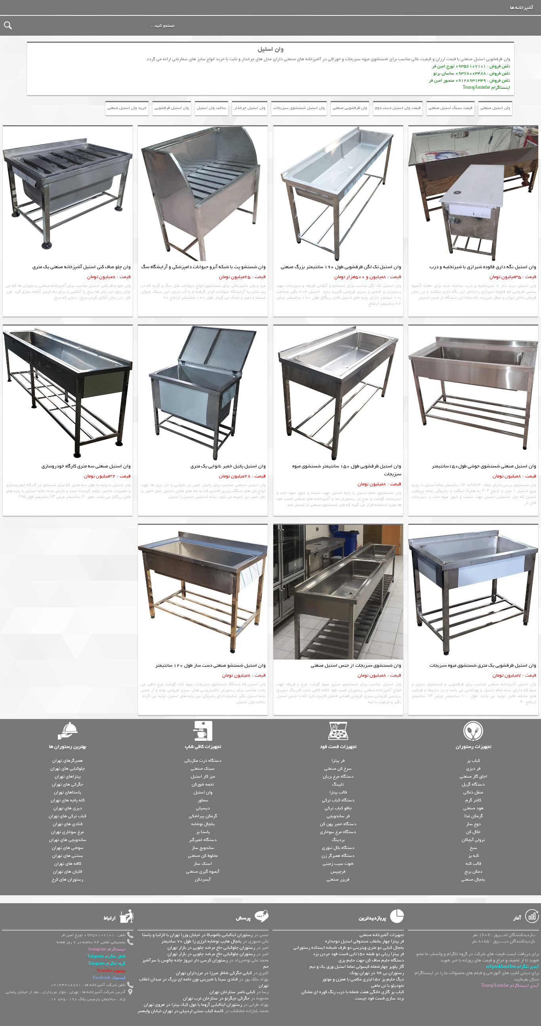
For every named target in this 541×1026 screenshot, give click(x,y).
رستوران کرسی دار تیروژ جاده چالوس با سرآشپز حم (205, 963)
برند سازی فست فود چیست (379, 998)
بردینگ (338, 839)
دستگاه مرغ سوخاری (338, 831)
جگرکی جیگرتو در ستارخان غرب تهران (216, 998)
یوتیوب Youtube (111, 970)
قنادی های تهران (67, 824)
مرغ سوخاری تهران (67, 831)
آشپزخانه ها (521, 8)
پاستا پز (203, 831)
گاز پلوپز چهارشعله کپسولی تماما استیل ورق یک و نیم (357, 966)
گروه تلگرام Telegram (107, 963)
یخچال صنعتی (473, 879)
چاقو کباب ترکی (338, 808)
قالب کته (473, 863)
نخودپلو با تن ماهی (387, 985)
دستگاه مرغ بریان (338, 776)
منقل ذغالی (473, 792)
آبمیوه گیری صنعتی (202, 871)
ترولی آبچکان (473, 839)
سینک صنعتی (203, 768)
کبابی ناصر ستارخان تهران (232, 991)
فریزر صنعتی (338, 879)
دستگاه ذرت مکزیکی (203, 760)
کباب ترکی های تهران (67, 816)
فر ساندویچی (338, 816)
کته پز (473, 855)
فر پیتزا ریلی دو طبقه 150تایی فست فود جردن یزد (358, 954)
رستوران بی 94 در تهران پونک (377, 973)
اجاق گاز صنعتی (473, 776)
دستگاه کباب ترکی (338, 800)
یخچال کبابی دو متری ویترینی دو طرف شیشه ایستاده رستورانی (348, 947)
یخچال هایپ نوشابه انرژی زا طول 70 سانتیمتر (201, 941)
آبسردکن (203, 879)
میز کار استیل (203, 776)
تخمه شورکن (203, 784)
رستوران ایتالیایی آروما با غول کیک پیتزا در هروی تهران (193, 1004)
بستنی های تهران (67, 855)
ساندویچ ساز (203, 847)
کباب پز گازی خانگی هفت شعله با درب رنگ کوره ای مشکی (352, 992)
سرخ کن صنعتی (338, 768)
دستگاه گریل (473, 784)
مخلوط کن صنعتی (203, 855)
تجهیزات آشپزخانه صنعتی (382, 935)
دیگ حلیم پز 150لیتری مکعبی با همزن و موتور (363, 979)
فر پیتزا (338, 760)
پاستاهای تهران (67, 792)
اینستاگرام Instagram (107, 949)
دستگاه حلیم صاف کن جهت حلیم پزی (371, 960)
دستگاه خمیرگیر (203, 839)
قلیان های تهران (67, 871)
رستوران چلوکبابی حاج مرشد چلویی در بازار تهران (211, 947)
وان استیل (203, 792)
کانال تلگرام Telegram (106, 956)
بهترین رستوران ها (67, 747)
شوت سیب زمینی (338, 863)
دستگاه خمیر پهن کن (338, 824)
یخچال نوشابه (203, 824)
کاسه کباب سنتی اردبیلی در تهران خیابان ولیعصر (180, 1011)
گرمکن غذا (473, 816)
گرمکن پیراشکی (203, 816)
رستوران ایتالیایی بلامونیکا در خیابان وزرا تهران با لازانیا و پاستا (197, 934)
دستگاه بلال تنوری (338, 847)
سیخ (473, 847)
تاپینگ (338, 784)
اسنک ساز (203, 863)
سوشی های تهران (68, 847)
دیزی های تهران (67, 808)
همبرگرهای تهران (67, 760)
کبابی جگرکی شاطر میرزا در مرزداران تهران (214, 972)
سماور (203, 800)
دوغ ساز (473, 824)
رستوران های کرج (67, 879)
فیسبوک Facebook (109, 978)
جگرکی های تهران (67, 784)
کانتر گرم (473, 800)
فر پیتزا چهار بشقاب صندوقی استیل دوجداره (364, 941)
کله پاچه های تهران (68, 800)
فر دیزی (473, 768)
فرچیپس (338, 871)
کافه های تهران (67, 863)
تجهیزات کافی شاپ (203, 747)
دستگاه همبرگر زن (338, 855)
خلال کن (473, 831)
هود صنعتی (473, 808)
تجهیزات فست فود (338, 747)
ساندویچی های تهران (67, 839)
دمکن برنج (473, 871)
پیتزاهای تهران (68, 776)
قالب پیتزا (338, 792)
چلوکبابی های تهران (67, 768)
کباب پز (473, 760)
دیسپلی (203, 808)
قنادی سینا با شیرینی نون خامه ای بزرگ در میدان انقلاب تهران (204, 982)
